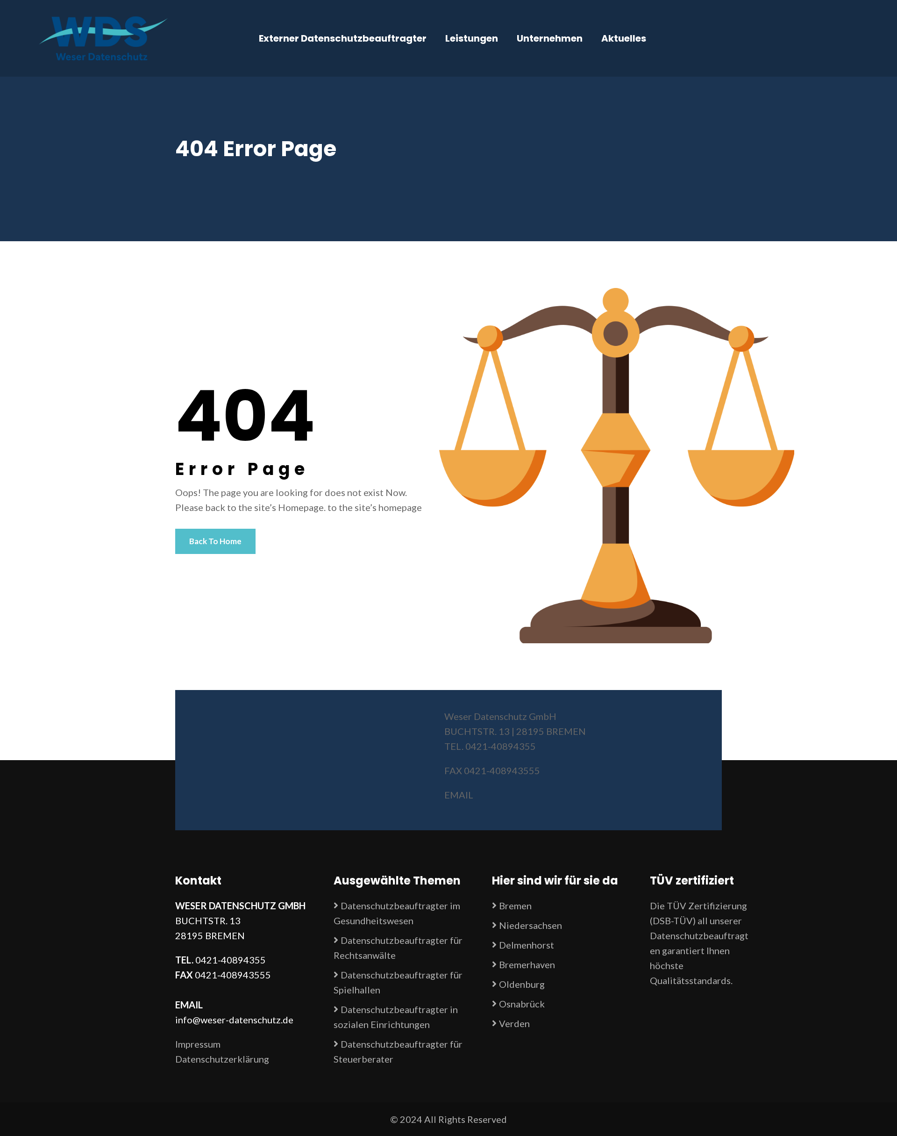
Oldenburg (522, 984)
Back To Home (215, 541)
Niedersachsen (530, 925)
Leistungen (471, 38)
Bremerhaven (527, 964)
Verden (514, 1023)
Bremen (515, 905)
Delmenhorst (526, 944)
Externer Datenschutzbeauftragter (343, 38)
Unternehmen (550, 38)
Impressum (198, 1044)
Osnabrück (522, 1003)
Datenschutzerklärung (222, 1058)
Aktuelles (623, 38)
